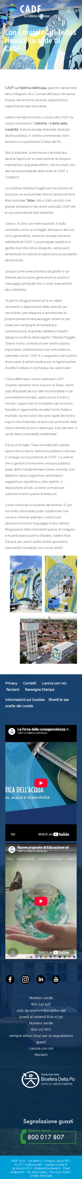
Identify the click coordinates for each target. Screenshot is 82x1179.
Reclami (12, 689)
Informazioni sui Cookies (25, 700)
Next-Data (46, 1175)
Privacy (11, 683)
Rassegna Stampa (39, 689)
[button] (76, 11)
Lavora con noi (54, 683)
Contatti (29, 683)
